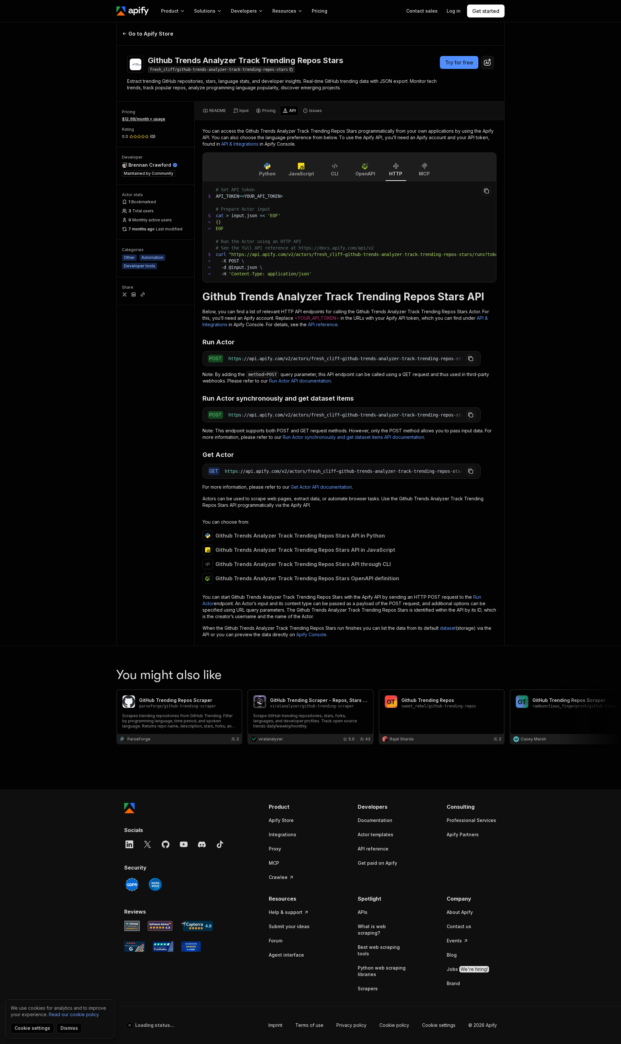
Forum (275, 940)
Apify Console (311, 634)
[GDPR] (132, 884)
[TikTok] (220, 844)
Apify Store (281, 820)
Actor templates (375, 834)
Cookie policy (394, 1025)
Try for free (459, 62)
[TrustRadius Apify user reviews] (163, 946)
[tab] (214, 111)
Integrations (282, 834)
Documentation (375, 820)
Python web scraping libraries (382, 971)
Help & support (285, 912)
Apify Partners (463, 834)
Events (454, 940)
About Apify (460, 912)
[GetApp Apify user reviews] (132, 926)
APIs (362, 912)
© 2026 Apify (482, 1025)
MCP (274, 863)
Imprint (275, 1025)
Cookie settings (438, 1025)
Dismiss (69, 1028)
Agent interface (286, 955)
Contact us (459, 926)
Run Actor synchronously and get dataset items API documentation (353, 437)
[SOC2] (155, 884)
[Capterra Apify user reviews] (196, 926)
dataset (448, 628)
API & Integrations (239, 144)
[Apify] (132, 11)
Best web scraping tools (379, 950)
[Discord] (202, 844)
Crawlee (278, 877)
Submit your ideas (289, 926)
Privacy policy (351, 1025)
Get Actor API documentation (321, 487)
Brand (453, 983)
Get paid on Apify (377, 863)
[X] (147, 844)
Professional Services (471, 820)
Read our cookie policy (74, 1014)
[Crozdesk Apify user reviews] (191, 946)
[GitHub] (165, 844)
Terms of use (309, 1025)
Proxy (275, 848)
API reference (323, 324)
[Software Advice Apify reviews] (160, 926)
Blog (452, 955)
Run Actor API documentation (300, 380)
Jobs (467, 969)
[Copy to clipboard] (486, 190)
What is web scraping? (372, 930)
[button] (294, 807)
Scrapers (368, 988)
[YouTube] (184, 844)
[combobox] (487, 62)
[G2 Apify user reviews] (134, 946)
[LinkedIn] (129, 844)
